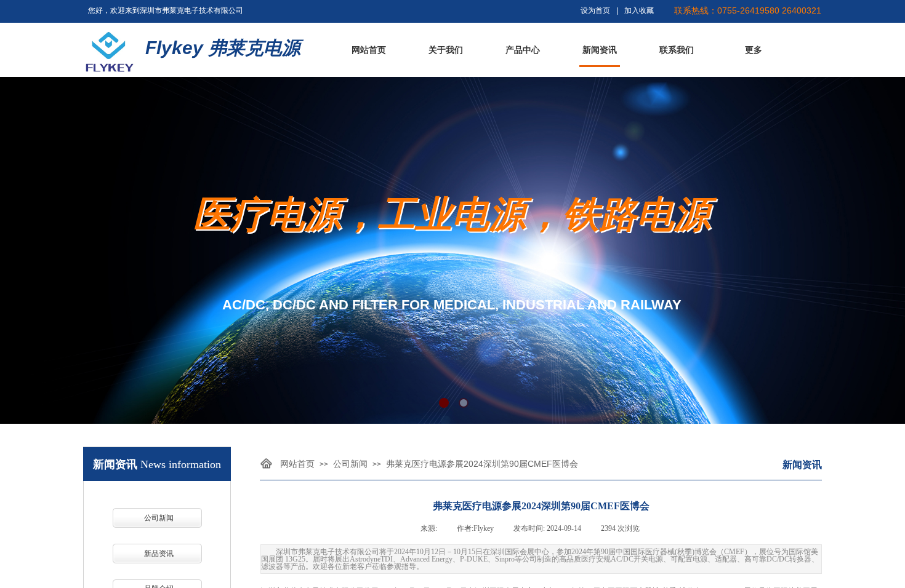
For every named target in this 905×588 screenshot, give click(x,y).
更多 (753, 50)
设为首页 (595, 10)
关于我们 (445, 50)
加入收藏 (639, 10)
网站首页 (369, 50)
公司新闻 (350, 464)
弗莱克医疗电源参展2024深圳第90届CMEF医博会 (482, 464)
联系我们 (676, 50)
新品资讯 (159, 553)
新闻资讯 (599, 50)
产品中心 (522, 50)
